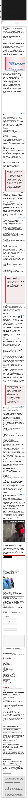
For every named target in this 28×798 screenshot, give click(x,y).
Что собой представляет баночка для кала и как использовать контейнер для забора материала (13, 712)
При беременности (7, 671)
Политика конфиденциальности (9, 11)
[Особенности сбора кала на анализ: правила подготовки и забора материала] (14, 700)
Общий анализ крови (6, 20)
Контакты (4, 3)
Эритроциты (6, 683)
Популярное (19, 692)
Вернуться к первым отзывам (9, 653)
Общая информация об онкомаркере (14, 61)
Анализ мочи (5, 16)
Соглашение (4, 14)
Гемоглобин (6, 675)
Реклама (4, 5)
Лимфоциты (6, 679)
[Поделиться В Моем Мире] (10, 576)
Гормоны (4, 18)
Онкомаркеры (12, 31)
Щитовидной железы (8, 673)
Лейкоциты (5, 677)
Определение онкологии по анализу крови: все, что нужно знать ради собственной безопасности (12, 729)
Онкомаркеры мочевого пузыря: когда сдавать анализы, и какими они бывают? (12, 590)
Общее (5, 680)
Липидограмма (6, 664)
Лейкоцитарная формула (9, 676)
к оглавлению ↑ (21, 113)
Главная (3, 0)
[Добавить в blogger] (8, 569)
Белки (4, 662)
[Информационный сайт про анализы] (5, 27)
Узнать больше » (7, 708)
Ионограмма (6, 663)
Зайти (17, 22)
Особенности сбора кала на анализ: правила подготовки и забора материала (12, 696)
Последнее (8, 692)
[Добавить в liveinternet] (9, 573)
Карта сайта (4, 1)
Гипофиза (5, 668)
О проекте (4, 4)
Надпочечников (7, 669)
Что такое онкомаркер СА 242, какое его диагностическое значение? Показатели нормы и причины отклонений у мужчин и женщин (13, 609)
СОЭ (4, 681)
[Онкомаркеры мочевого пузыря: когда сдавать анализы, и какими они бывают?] (8, 588)
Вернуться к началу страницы (18, 654)
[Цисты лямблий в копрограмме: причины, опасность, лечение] (11, 764)
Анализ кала (4, 15)
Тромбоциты (6, 682)
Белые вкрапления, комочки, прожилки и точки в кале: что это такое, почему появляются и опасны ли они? (13, 747)
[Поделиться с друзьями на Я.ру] (11, 571)
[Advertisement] (14, 103)
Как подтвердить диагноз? (16, 69)
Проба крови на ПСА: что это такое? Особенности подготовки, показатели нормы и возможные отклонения (13, 596)
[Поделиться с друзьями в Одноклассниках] (13, 574)
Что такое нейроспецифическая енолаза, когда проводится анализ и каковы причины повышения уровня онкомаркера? (13, 602)
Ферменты (5, 665)
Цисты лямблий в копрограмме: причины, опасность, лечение (12, 762)
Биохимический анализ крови (8, 17)
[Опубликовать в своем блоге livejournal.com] (10, 572)
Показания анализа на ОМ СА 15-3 (17, 63)
